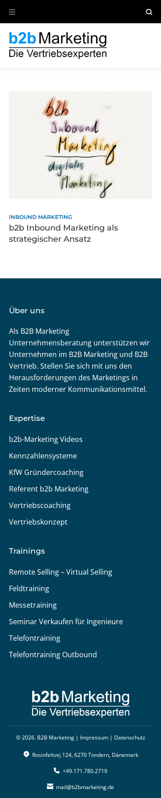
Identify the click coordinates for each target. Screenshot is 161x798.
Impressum (94, 737)
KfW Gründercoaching (46, 472)
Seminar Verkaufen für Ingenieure (66, 621)
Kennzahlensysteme (43, 456)
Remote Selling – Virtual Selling (60, 572)
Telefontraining (34, 638)
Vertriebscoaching (40, 505)
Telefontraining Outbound (53, 654)
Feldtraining (29, 588)
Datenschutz (129, 737)
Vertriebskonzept (38, 522)
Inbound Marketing (40, 217)
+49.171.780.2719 (85, 771)
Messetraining (33, 605)
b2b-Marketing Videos (46, 439)
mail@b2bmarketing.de (85, 787)
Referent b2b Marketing (49, 489)
